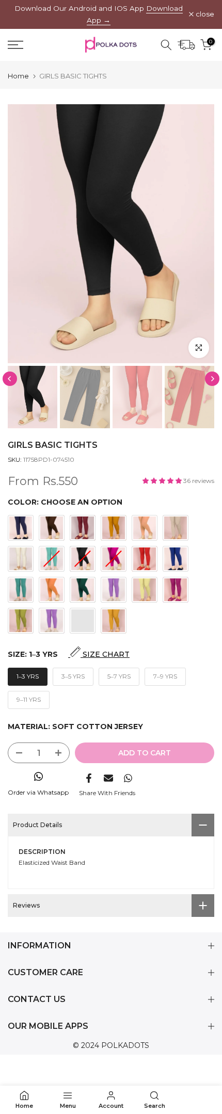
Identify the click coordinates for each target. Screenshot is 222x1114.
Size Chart (105, 654)
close (204, 14)
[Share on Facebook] (88, 778)
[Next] (212, 379)
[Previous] (10, 379)
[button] (162, 481)
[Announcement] (98, 14)
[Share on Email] (108, 778)
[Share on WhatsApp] (128, 778)
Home (18, 76)
